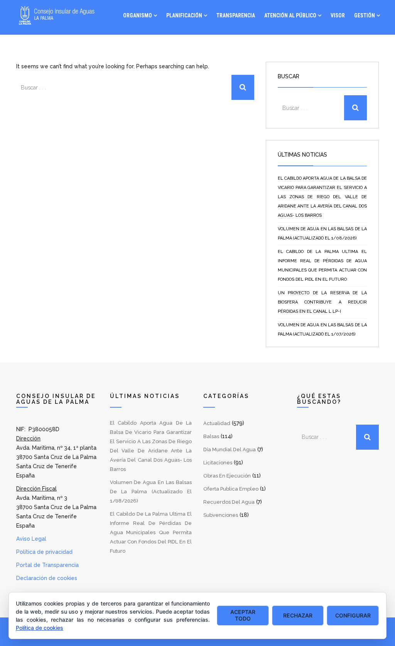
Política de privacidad (44, 552)
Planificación (184, 15)
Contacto (367, 46)
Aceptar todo (242, 615)
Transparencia (235, 15)
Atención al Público (290, 15)
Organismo (137, 15)
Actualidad (216, 423)
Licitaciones (217, 463)
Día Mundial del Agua (229, 449)
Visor (338, 15)
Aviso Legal (31, 539)
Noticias (329, 46)
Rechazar (297, 615)
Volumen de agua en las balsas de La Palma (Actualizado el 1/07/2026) (322, 329)
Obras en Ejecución (227, 476)
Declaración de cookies (46, 578)
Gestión (364, 15)
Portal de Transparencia (47, 565)
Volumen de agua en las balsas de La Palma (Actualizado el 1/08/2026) (322, 233)
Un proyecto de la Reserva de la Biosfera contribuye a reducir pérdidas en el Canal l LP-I (322, 302)
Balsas (211, 436)
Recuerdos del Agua (229, 502)
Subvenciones (220, 515)
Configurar (353, 615)
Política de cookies (39, 627)
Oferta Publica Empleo (230, 489)
